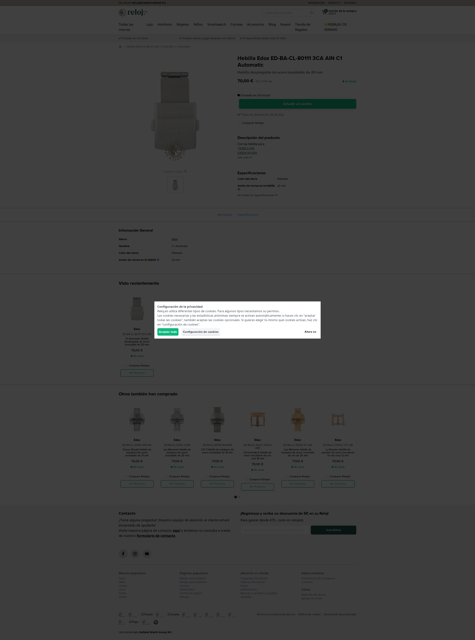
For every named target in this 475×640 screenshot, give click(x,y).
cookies (210, 311)
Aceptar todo (168, 332)
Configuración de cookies (201, 332)
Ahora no (310, 332)
